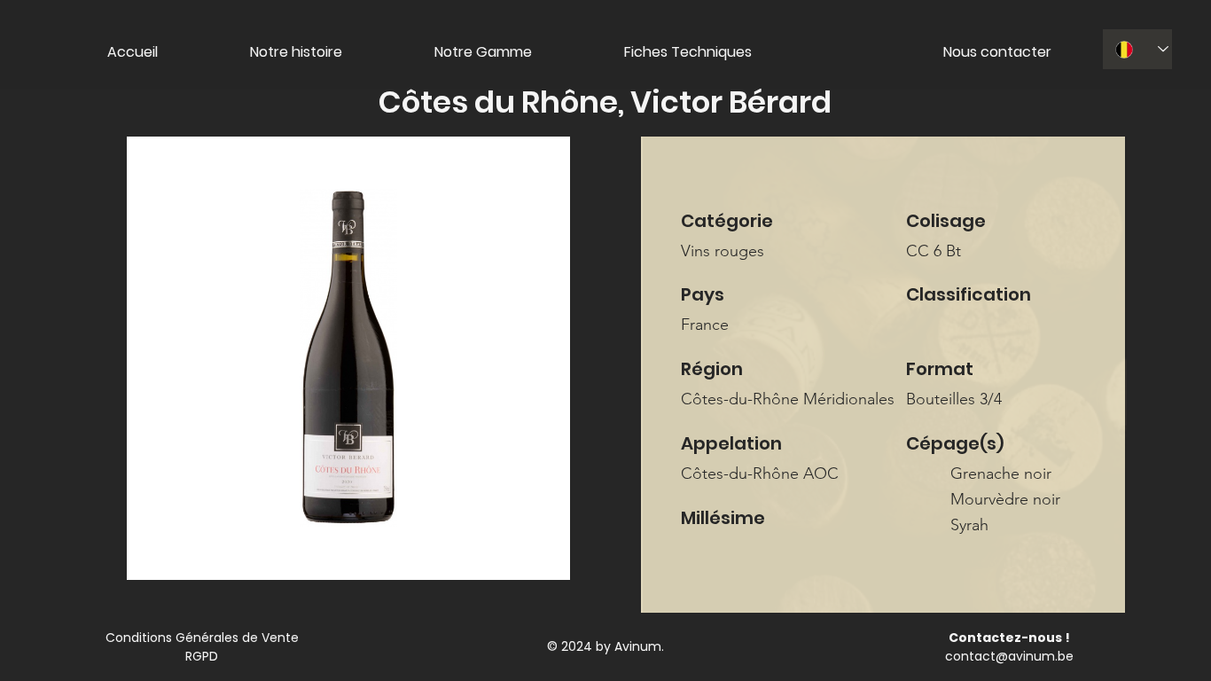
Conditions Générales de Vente (202, 637)
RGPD (201, 656)
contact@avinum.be (1009, 656)
